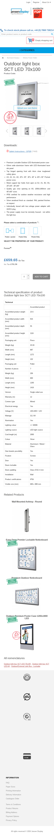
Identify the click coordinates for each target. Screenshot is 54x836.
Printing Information (13, 791)
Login (28, 2)
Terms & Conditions (13, 804)
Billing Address (11, 812)
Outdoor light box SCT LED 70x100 (17, 664)
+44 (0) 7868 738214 (44, 30)
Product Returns (12, 808)
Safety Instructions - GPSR (20, 151)
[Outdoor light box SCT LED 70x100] (14, 131)
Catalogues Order (12, 799)
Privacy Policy (11, 820)
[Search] (52, 34)
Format (7, 248)
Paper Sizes (10, 787)
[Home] (3, 58)
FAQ (7, 783)
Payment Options (12, 816)
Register (36, 2)
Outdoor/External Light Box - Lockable (25, 666)
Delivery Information (13, 795)
